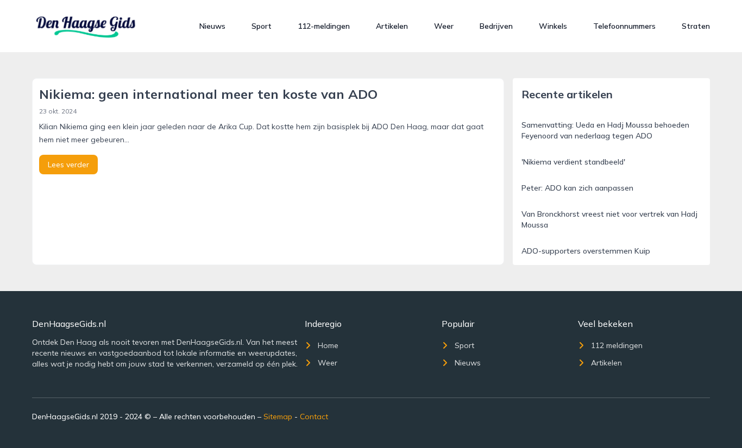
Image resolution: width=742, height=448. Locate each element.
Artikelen (392, 26)
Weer (444, 26)
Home (328, 345)
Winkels (553, 26)
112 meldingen (617, 345)
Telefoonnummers (624, 26)
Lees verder (68, 164)
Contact (314, 416)
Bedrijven (496, 26)
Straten (696, 26)
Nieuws (212, 26)
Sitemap (277, 416)
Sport (261, 26)
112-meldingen (324, 26)
